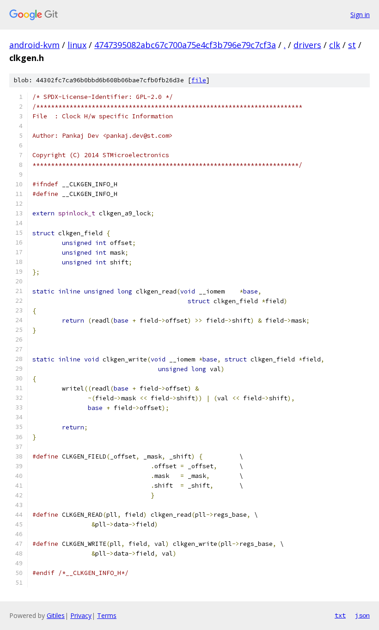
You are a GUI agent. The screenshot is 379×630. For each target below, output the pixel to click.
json (362, 615)
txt (340, 615)
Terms (106, 615)
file (198, 80)
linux (76, 44)
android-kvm (34, 44)
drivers (307, 44)
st (352, 44)
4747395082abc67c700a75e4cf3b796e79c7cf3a (185, 44)
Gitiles (56, 615)
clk (334, 44)
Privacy (81, 615)
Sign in (360, 14)
